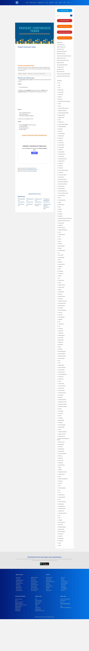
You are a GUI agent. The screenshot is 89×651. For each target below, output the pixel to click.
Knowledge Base (61, 317)
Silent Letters (60, 460)
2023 (59, 85)
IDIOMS (59, 275)
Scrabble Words (61, 448)
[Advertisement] (34, 15)
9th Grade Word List (60, 49)
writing (59, 543)
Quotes (59, 429)
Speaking (60, 469)
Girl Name (60, 243)
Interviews (60, 312)
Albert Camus (48, 578)
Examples (60, 209)
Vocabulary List (41, 2)
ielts (59, 278)
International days (61, 305)
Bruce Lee (63, 577)
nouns (59, 362)
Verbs (59, 517)
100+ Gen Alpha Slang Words (62, 64)
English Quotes (18, 607)
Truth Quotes (18, 586)
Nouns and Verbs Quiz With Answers (63, 76)
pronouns (60, 408)
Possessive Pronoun (62, 392)
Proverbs (60, 415)
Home (27, 2)
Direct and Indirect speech (63, 193)
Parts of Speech (61, 369)
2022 (59, 83)
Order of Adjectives (61, 367)
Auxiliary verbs (61, 122)
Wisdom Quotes (19, 587)
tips (59, 490)
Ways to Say (60, 524)
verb (59, 515)
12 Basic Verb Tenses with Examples (29, 171)
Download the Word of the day (34, 193)
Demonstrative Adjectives (63, 181)
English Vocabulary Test (61, 46)
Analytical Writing (61, 115)
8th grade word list (60, 62)
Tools (59, 492)
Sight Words (60, 458)
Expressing (60, 213)
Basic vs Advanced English (63, 124)
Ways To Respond (61, 522)
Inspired (59, 289)
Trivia (59, 499)
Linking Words (60, 333)
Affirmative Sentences (62, 110)
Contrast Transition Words (63, 170)
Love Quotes (18, 577)
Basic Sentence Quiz (60, 71)
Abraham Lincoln (49, 577)
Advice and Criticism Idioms (63, 108)
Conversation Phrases (62, 174)
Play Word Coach (64, 10)
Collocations (60, 138)
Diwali (59, 197)
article (59, 119)
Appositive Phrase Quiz (61, 53)
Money (59, 346)
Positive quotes (61, 383)
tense (59, 485)
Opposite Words (61, 365)
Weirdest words (61, 529)
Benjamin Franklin (49, 586)
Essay (59, 206)
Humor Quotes (18, 581)
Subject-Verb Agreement (62, 478)
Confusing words (61, 161)
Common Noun (61, 142)
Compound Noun (61, 151)
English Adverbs (38, 609)
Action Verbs (60, 94)
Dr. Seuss (63, 590)
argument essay (61, 117)
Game (59, 236)
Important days (61, 280)
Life (59, 326)
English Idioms (18, 609)
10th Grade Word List (61, 44)
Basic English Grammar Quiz (62, 51)
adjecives (60, 96)
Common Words (61, 144)
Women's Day (60, 533)
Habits (59, 259)
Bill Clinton (48, 587)
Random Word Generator (64, 26)
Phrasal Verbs (60, 378)
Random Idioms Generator (64, 32)
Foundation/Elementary (62, 229)
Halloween (60, 261)
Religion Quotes (34, 586)
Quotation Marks (61, 427)
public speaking (61, 420)
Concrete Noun (61, 156)
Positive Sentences (62, 385)
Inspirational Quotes (20, 580)
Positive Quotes (34, 587)
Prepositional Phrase (62, 399)
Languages (60, 319)
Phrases (59, 381)
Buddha (62, 578)
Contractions (60, 167)
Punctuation (60, 422)
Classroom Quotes (34, 584)
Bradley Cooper (49, 590)
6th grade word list (60, 69)
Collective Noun (61, 135)
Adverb (59, 103)
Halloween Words (61, 264)
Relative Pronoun (61, 442)
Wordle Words (60, 538)
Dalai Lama (63, 586)
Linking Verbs (60, 330)
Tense (36, 606)
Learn (59, 321)
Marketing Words (61, 335)
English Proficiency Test (61, 58)
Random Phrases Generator (65, 38)
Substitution (60, 481)
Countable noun (61, 177)
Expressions (60, 216)
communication (61, 147)
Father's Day (60, 225)
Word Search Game (64, 20)
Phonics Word (60, 376)
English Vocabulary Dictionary (20, 604)
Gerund (59, 241)
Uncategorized (61, 504)
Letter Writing (60, 323)
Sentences (60, 455)
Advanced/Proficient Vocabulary (64, 101)
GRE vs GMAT (60, 255)
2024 (59, 87)
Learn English (17, 610)
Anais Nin (47, 583)
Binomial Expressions (62, 126)
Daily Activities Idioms (62, 179)
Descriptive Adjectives (62, 190)
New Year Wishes (61, 358)
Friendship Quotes (61, 234)
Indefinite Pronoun (61, 284)
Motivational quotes (62, 351)
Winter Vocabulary (61, 531)
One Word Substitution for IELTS (63, 60)
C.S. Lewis (63, 580)
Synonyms (60, 483)
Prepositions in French (62, 401)
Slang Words (60, 462)
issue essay (60, 314)
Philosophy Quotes (19, 583)
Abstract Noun (61, 92)
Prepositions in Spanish (62, 406)
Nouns (16, 600)
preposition (60, 397)
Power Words (60, 395)
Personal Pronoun (61, 372)
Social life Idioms (61, 465)
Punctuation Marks (61, 424)
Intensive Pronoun (61, 296)
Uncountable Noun (61, 506)
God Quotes (18, 584)
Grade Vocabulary (61, 245)
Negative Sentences (62, 356)
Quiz (68, 2)
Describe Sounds (61, 186)
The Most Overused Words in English (63, 73)
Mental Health (61, 340)
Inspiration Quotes (34, 581)
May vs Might (60, 337)
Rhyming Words (61, 444)
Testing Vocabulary (61, 487)
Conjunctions (60, 163)
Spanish (59, 467)
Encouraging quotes (62, 200)
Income (59, 282)
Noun (59, 360)
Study (59, 476)
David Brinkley (63, 587)
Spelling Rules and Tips (62, 471)
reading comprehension (62, 431)
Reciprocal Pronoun (61, 434)
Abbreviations (60, 89)
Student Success (61, 474)
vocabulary (60, 520)
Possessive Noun (61, 390)
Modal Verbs (60, 344)
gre (59, 252)
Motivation (60, 349)
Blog (47, 2)
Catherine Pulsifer (64, 581)
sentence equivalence (62, 453)
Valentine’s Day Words (62, 513)
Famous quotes (61, 223)
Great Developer (61, 257)
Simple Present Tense (33, 169)
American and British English (63, 112)
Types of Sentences (62, 501)
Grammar (60, 248)
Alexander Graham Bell (50, 581)
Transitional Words (61, 497)
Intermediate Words (62, 303)
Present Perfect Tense (31, 168)
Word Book (51, 2)
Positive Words (61, 388)
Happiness (60, 266)
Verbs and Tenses (18, 599)
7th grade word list (60, 67)
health (59, 268)
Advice (59, 106)
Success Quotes (34, 590)
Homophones (60, 271)
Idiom (56, 2)
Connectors (60, 165)
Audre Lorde (48, 584)
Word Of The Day (32, 2)
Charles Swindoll (64, 583)
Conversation (60, 172)
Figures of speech (61, 227)
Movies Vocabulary (61, 353)
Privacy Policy (63, 600)
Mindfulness (60, 342)
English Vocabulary (18, 603)
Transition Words (61, 494)
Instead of (60, 294)
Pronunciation (60, 411)
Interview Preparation (62, 310)
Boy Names (60, 128)
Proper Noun (60, 413)
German (59, 239)
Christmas (60, 131)
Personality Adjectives (62, 374)
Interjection (60, 298)
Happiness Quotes (34, 577)
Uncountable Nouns (61, 508)
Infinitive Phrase (61, 287)
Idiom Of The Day (38, 600)
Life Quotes (60, 328)
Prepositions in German (62, 404)
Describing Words (61, 188)
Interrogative (60, 307)
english (59, 202)
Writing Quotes (34, 583)
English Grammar (61, 204)
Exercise (59, 211)
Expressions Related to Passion (64, 220)
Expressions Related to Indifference (65, 218)
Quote (64, 2)
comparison (60, 149)
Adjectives (60, 99)
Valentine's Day (61, 510)
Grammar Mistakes (61, 250)
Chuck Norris (63, 584)
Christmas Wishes (61, 133)
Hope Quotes (60, 273)
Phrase (60, 2)
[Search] (71, 15)
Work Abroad (60, 540)
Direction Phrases (61, 195)
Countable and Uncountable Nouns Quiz (64, 55)
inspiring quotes (61, 291)
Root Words (60, 446)
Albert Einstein (49, 580)
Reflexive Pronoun (61, 436)
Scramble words (61, 451)
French (59, 232)
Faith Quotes (33, 580)
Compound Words (61, 154)
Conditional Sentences (62, 158)
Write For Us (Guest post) (65, 599)
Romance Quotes (19, 590)
